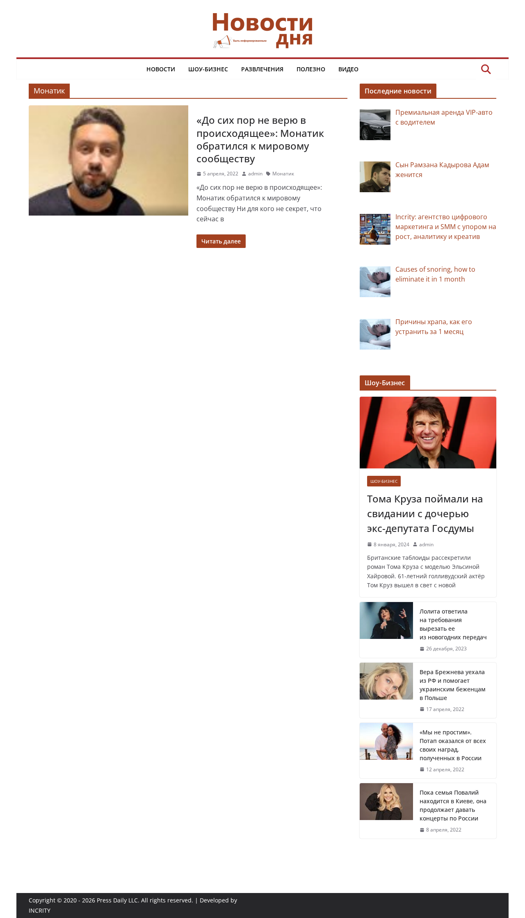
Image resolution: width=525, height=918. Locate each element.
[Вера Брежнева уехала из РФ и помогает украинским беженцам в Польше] (386, 690)
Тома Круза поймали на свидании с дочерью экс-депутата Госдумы (425, 513)
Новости (160, 69)
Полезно (311, 69)
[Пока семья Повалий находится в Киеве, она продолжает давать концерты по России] (386, 810)
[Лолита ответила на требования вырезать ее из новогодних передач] (386, 629)
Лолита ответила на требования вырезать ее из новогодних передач (453, 624)
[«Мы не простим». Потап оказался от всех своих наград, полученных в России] (386, 750)
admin (255, 173)
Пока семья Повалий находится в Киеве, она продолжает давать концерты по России (453, 805)
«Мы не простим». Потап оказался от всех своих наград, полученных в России (453, 745)
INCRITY (39, 910)
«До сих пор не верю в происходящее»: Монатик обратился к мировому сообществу (260, 139)
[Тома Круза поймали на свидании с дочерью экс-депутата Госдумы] (428, 432)
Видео (348, 69)
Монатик (283, 173)
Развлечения (262, 69)
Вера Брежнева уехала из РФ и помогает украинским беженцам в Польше (453, 685)
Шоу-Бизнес (208, 69)
